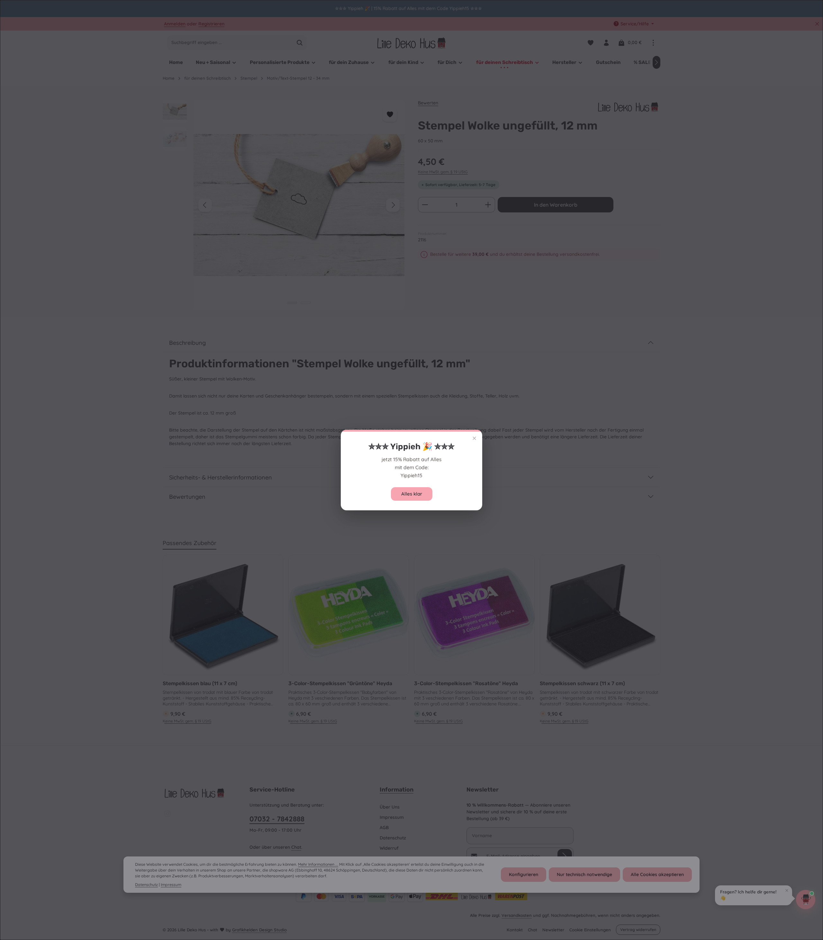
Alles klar (411, 494)
